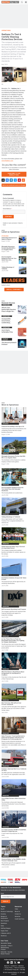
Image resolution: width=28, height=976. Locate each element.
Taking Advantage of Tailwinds (8, 268)
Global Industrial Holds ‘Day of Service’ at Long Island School (13, 547)
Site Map (22, 969)
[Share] (7, 180)
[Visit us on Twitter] (15, 962)
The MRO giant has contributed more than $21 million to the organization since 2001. (13, 773)
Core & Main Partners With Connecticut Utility (13, 799)
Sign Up (5, 901)
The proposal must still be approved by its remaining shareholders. (13, 582)
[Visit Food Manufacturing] (10, 879)
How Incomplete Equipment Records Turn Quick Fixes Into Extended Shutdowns (9, 258)
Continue (8, 216)
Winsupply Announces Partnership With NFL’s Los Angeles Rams (8, 248)
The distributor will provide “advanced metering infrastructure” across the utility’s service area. (13, 804)
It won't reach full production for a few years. (12, 834)
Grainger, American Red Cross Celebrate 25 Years (14, 769)
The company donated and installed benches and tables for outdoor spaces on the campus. (13, 552)
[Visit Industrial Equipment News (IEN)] (17, 879)
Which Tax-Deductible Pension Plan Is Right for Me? (9, 309)
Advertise (21, 966)
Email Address (7, 208)
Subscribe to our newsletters (14, 174)
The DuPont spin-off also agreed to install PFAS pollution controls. (13, 863)
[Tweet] (15, 180)
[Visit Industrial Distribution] (3, 882)
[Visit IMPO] (24, 879)
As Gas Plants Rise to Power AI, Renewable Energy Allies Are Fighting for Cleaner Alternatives (13, 640)
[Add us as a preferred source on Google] (23, 180)
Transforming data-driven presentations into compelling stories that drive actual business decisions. (14, 430)
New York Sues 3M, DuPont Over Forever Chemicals (11, 703)
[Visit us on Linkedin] (11, 962)
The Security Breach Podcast (9, 343)
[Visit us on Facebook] (8, 962)
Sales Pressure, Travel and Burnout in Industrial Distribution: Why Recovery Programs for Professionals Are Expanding (13, 737)
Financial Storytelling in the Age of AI (13, 426)
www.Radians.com (7, 160)
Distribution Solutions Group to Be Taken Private (14, 578)
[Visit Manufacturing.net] (10, 882)
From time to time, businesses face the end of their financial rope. (14, 678)
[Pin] (19, 180)
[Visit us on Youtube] (19, 962)
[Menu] (25, 2)
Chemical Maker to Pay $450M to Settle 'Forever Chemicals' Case (14, 860)
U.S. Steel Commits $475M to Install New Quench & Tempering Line (14, 830)
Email (2, 893)
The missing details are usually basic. (12, 493)
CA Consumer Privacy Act (12, 969)
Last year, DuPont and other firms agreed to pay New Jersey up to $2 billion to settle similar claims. (14, 708)
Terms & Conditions (19, 967)
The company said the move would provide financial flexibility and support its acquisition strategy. (14, 613)
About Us (6, 966)
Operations (6, 30)
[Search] (21, 2)
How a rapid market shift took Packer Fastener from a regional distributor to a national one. (13, 520)
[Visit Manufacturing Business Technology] (17, 882)
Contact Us (14, 966)
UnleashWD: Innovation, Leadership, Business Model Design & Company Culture (8, 321)
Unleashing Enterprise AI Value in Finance (9, 238)
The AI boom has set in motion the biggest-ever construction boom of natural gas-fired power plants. (14, 646)
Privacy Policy (9, 967)
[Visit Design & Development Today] (3, 879)
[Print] (3, 180)
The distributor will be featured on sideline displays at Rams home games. (13, 460)
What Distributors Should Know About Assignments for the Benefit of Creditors (13, 673)
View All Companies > (14, 289)
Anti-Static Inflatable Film (7, 331)
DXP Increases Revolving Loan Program (14, 609)
